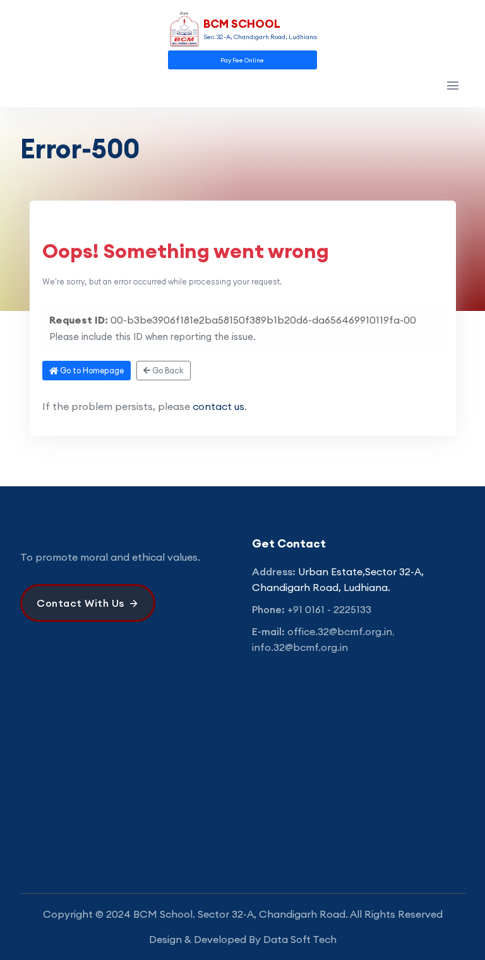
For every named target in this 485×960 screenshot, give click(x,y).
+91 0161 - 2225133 (329, 609)
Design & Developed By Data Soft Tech (243, 939)
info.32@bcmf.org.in (300, 647)
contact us (218, 406)
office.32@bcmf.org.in (339, 631)
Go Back (167, 370)
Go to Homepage (91, 370)
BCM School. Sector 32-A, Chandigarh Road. (240, 914)
